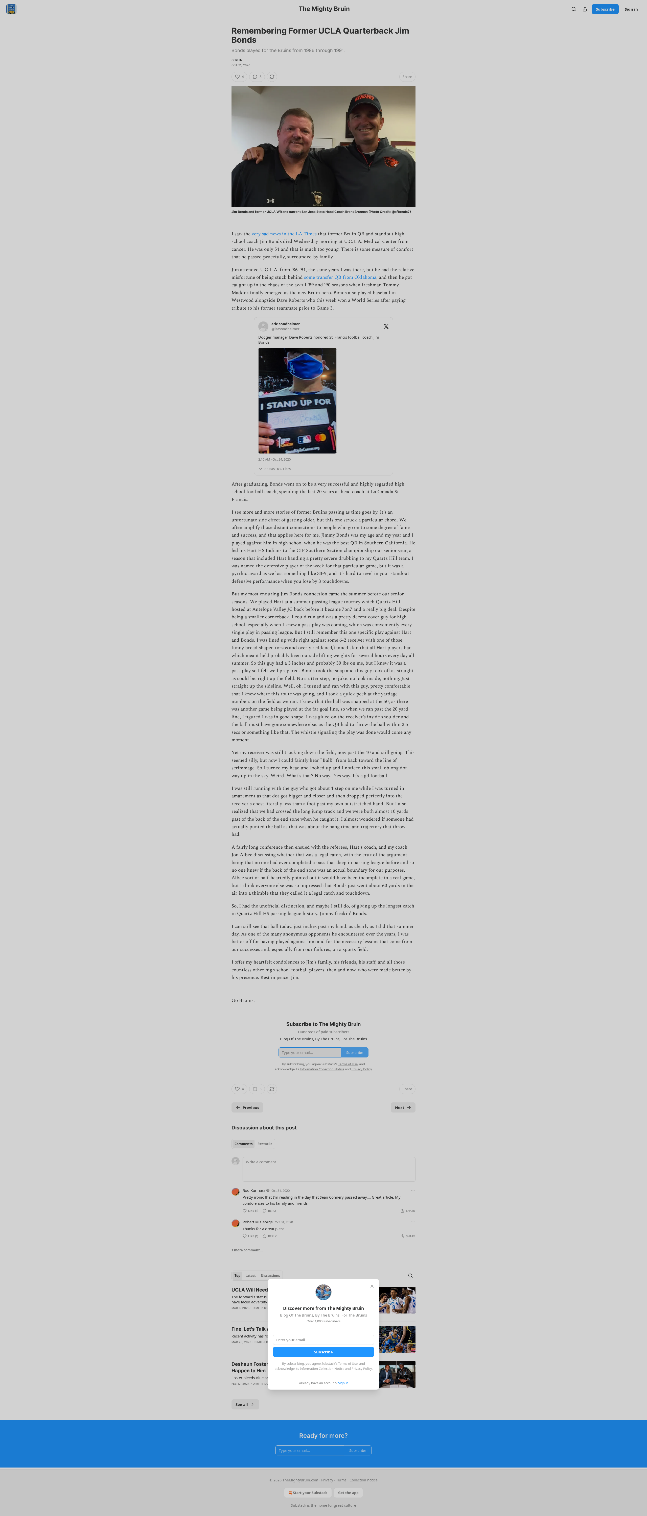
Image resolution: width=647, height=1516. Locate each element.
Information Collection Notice (322, 1368)
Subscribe (323, 1351)
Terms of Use (348, 1363)
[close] (372, 1286)
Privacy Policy (362, 1368)
